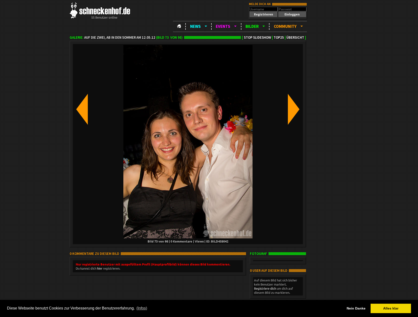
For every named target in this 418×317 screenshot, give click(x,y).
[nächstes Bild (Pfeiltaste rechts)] (293, 109)
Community (285, 26)
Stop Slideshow (257, 37)
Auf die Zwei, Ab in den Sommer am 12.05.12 (119, 37)
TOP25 (279, 37)
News (195, 26)
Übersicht (295, 37)
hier (99, 268)
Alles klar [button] (390, 308)
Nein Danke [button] (356, 308)
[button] (263, 14)
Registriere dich (265, 288)
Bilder (252, 26)
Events (223, 26)
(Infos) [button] (141, 308)
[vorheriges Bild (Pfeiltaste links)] (82, 109)
